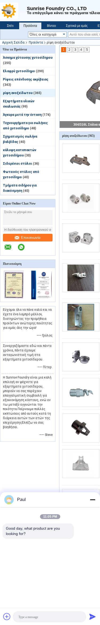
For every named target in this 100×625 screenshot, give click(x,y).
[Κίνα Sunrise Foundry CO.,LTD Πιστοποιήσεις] (14, 298)
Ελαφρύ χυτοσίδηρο (19, 71)
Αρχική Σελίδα (13, 42)
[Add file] (7, 616)
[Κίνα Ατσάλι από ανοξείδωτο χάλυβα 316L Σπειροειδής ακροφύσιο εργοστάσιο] (80, 392)
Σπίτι (10, 26)
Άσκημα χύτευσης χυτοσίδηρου (28, 57)
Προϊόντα (30, 26)
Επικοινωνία (31, 238)
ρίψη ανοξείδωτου (18, 93)
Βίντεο (51, 26)
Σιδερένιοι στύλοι (17, 163)
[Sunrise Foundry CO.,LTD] (13, 10)
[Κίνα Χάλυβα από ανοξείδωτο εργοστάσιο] (80, 277)
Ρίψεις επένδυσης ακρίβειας (25, 79)
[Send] (92, 616)
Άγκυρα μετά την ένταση (22, 115)
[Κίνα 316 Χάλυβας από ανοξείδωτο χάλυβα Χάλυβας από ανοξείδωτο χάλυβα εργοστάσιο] (80, 317)
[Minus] (92, 499)
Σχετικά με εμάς (77, 26)
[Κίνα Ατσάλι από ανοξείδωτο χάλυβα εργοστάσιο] (80, 428)
